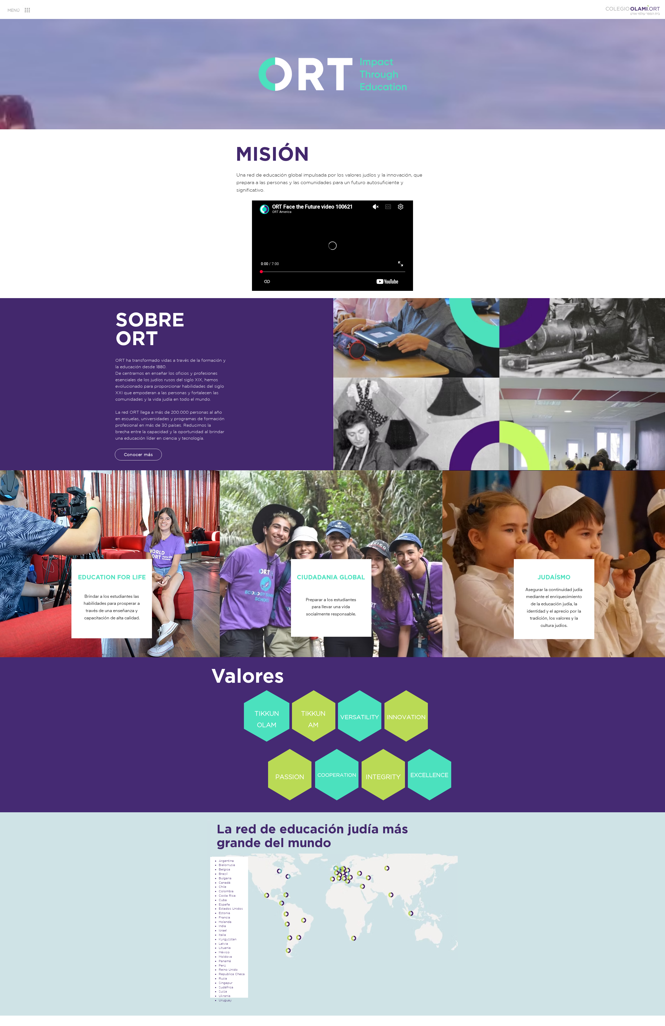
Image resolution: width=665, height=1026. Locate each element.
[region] (23, 10)
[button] (13, 10)
